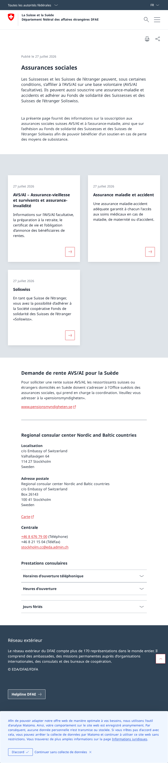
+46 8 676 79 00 (34, 536)
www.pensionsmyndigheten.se (46, 406)
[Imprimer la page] (147, 39)
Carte (25, 516)
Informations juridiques (129, 739)
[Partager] (157, 39)
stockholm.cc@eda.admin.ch (44, 547)
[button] (160, 659)
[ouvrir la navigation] (157, 20)
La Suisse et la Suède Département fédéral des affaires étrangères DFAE (60, 17)
